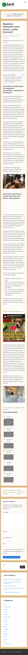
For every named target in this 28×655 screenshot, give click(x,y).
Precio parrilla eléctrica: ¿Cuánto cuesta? (11, 592)
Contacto (9, 651)
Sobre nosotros (4, 651)
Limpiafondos (6, 629)
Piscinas (5, 638)
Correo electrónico (7, 537)
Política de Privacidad (17, 651)
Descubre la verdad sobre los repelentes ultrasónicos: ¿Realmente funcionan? (13, 78)
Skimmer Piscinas (7, 643)
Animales (10, 14)
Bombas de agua (7, 616)
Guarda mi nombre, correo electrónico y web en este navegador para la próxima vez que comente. (14, 551)
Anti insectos (6, 611)
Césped (5, 619)
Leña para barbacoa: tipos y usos (10, 585)
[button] (22, 75)
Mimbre (5, 636)
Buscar (4, 564)
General (5, 626)
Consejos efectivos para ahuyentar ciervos (13, 311)
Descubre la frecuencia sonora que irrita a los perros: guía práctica (13, 81)
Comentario (6, 512)
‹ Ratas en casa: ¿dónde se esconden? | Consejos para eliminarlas (9, 492)
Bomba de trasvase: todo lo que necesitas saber (13, 579)
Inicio (5, 14)
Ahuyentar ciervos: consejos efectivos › (21, 492)
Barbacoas (6, 614)
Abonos (5, 604)
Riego (5, 641)
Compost (5, 621)
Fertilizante (6, 624)
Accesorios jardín (7, 606)
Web (4, 543)
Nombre (5, 531)
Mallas (5, 631)
